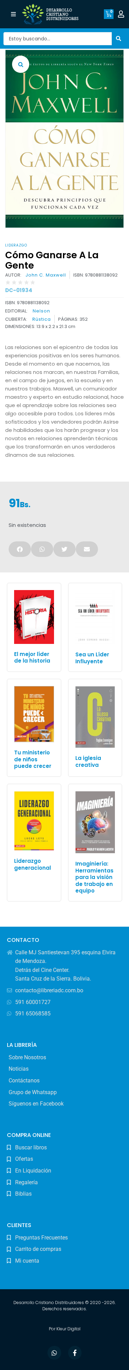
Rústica (41, 319)
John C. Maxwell (45, 275)
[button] (13, 14)
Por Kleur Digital (64, 1329)
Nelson (41, 311)
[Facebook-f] (75, 1353)
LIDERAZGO (16, 245)
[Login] (122, 14)
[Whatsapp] (54, 1353)
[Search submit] (119, 38)
